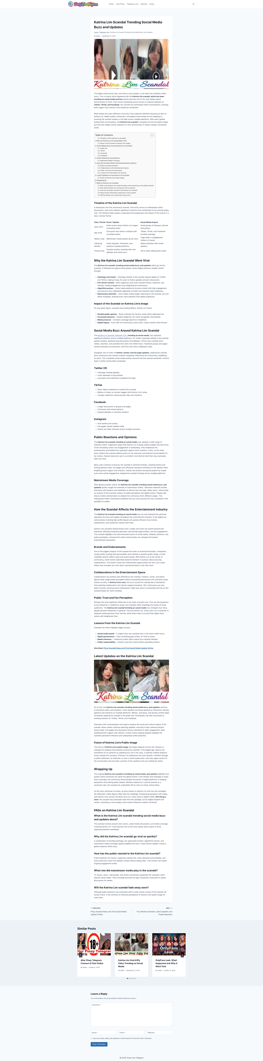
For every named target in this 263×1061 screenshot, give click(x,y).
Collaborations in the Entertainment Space (114, 168)
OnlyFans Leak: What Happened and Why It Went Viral (166, 963)
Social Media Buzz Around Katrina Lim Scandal (114, 146)
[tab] (127, 978)
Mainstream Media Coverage (109, 160)
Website (151, 1033)
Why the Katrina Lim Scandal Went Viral (111, 141)
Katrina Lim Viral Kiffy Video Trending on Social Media (130, 963)
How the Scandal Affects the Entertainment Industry (117, 163)
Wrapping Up (101, 180)
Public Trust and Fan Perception (111, 170)
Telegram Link (132, 4)
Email (123, 1033)
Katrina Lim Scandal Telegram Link (112, 335)
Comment (96, 1005)
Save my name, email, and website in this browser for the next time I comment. (122, 1038)
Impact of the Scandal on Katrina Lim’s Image (115, 143)
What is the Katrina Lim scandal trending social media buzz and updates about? (127, 185)
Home (111, 4)
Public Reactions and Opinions (108, 158)
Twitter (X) (103, 148)
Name (95, 1033)
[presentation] (94, 944)
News (151, 4)
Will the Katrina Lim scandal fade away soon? (115, 195)
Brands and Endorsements (109, 165)
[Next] (182, 954)
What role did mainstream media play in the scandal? (118, 193)
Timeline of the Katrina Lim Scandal (113, 138)
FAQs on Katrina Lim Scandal (107, 183)
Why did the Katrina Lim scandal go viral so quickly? (117, 188)
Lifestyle (143, 4)
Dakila (98, 36)
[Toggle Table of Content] (151, 135)
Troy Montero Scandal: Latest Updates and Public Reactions (154, 911)
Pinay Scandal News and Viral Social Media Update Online (128, 648)
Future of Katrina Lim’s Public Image (112, 178)
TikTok (102, 151)
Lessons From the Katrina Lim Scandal (113, 173)
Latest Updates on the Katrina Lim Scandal (113, 175)
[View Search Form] (193, 4)
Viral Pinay (120, 4)
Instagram (103, 155)
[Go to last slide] (80, 954)
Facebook (103, 153)
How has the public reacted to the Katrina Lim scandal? (118, 190)
